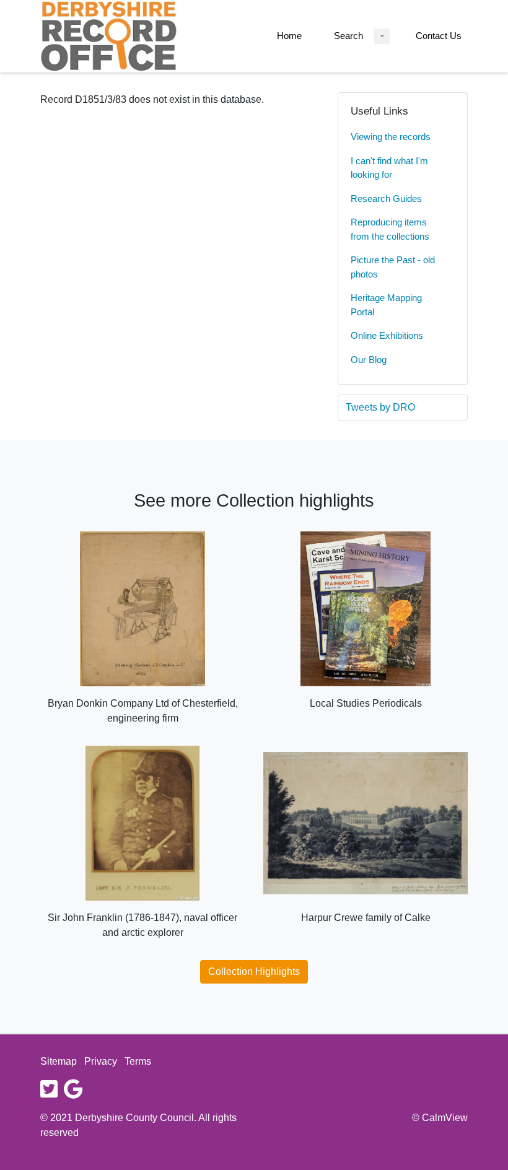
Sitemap (58, 1061)
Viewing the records (391, 136)
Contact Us (439, 35)
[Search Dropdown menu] (382, 36)
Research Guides (386, 198)
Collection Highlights (254, 971)
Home (289, 35)
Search (348, 35)
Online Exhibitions (387, 335)
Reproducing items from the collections (390, 229)
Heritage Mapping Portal (386, 304)
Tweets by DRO (380, 407)
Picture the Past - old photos (393, 267)
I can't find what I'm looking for (389, 167)
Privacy (100, 1061)
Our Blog (369, 359)
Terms (138, 1061)
